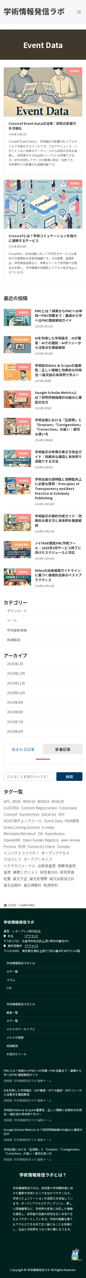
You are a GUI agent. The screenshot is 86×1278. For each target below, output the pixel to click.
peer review (70, 839)
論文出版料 (13, 884)
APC (7, 801)
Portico (10, 846)
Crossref (10, 814)
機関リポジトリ (25, 871)
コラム (10, 980)
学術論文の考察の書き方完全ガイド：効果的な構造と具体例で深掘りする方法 (58, 456)
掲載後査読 (67, 865)
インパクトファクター (21, 852)
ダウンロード (17, 610)
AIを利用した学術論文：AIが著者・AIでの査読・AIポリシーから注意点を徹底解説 (58, 343)
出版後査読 (47, 865)
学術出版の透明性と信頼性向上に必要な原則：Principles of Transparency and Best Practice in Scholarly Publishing (58, 488)
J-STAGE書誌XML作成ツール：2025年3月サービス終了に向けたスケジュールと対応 (58, 548)
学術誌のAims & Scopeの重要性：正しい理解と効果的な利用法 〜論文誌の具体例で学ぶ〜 (58, 370)
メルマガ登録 (15, 1037)
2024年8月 (15, 712)
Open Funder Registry (41, 839)
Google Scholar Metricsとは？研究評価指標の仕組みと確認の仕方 (58, 397)
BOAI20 (58, 801)
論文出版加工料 (62, 878)
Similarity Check (41, 846)
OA (40, 833)
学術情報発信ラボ (34, 11)
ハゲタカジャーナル (20, 865)
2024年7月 (15, 721)
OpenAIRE (12, 839)
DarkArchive (29, 814)
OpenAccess (55, 833)
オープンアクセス (55, 852)
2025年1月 (15, 663)
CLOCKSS (11, 807)
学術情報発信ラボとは (20, 963)
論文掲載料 (33, 884)
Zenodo (63, 846)
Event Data (53, 820)
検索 (69, 776)
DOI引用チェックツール (23, 820)
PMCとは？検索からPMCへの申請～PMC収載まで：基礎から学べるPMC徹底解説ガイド (58, 315)
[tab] (23, 749)
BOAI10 (29, 801)
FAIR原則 (72, 820)
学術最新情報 (17, 629)
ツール (12, 620)
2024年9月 (15, 702)
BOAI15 (43, 801)
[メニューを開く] (79, 12)
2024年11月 (16, 683)
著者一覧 (12, 1012)
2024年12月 (16, 673)
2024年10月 (16, 692)
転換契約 (51, 884)
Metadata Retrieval (20, 833)
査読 (7, 871)
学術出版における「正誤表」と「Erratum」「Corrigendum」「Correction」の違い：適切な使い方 (58, 426)
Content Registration (39, 807)
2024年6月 (15, 731)
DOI (61, 814)
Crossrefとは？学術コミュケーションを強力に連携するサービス (43, 238)
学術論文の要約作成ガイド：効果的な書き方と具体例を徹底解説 (58, 520)
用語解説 (13, 639)
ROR (22, 846)
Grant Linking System (22, 826)
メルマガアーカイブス (20, 1029)
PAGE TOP (79, 1235)
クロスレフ (13, 859)
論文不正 (20, 878)
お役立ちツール (16, 1054)
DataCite (49, 814)
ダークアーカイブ (38, 859)
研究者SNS (49, 871)
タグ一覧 (12, 971)
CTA (8, 988)
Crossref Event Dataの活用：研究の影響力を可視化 (42, 126)
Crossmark (68, 807)
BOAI (16, 801)
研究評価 (67, 871)
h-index (48, 826)
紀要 (7, 878)
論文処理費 (38, 878)
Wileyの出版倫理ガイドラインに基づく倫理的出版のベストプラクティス (58, 575)
